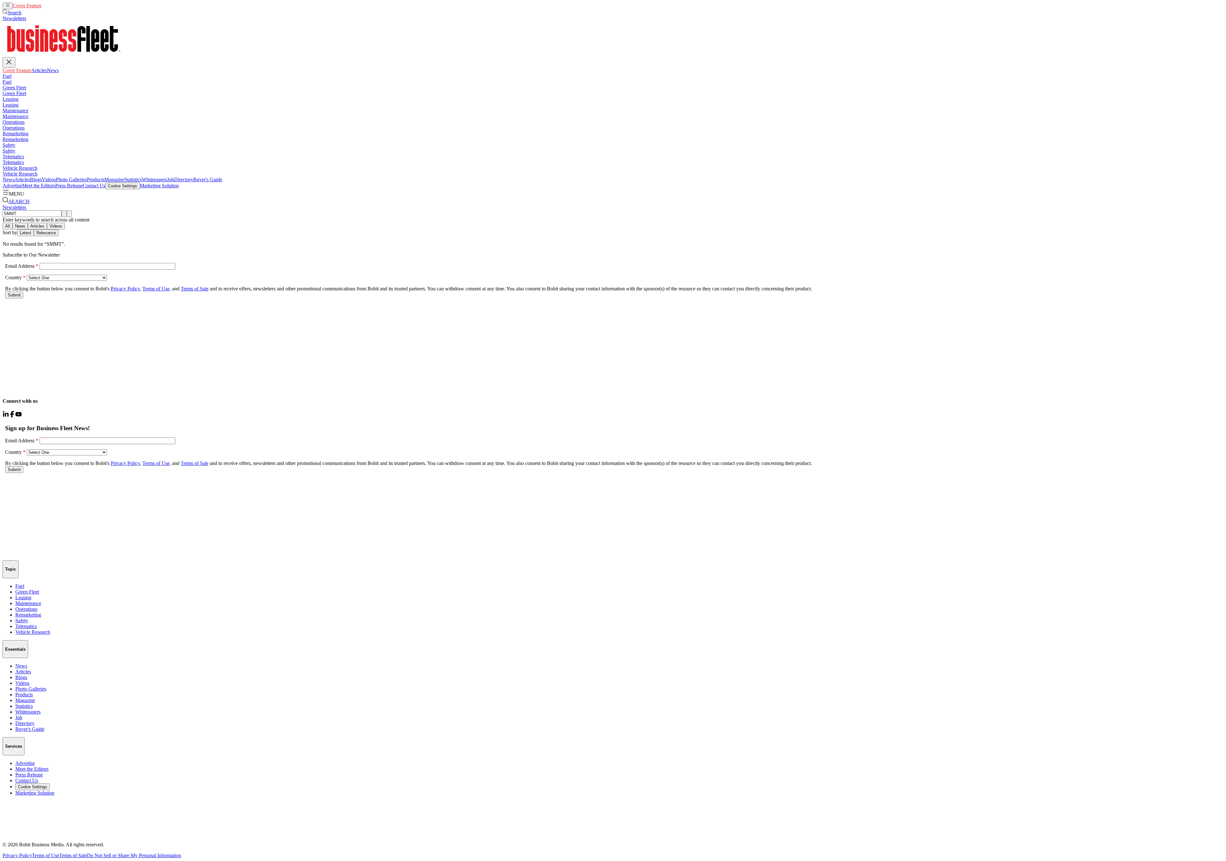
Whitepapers (154, 179)
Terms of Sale (73, 855)
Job (170, 179)
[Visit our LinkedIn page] (6, 415)
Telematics (13, 156)
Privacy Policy (17, 855)
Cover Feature (27, 5)
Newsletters (14, 18)
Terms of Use (45, 855)
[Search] (64, 213)
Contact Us (94, 185)
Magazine (114, 179)
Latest (25, 232)
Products (95, 179)
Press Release (69, 185)
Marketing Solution (159, 185)
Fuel (7, 76)
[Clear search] (69, 213)
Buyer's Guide (207, 179)
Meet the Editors (38, 185)
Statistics (133, 179)
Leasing (11, 99)
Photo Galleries (71, 179)
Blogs (36, 179)
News (63, 5)
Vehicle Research (20, 168)
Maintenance (15, 110)
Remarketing (15, 133)
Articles (49, 5)
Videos (49, 179)
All (7, 226)
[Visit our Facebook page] (12, 415)
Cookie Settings (122, 185)
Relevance (46, 232)
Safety (9, 145)
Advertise (12, 185)
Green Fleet (14, 87)
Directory (183, 179)
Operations (14, 122)
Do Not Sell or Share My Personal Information (134, 855)
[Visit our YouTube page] (18, 415)
